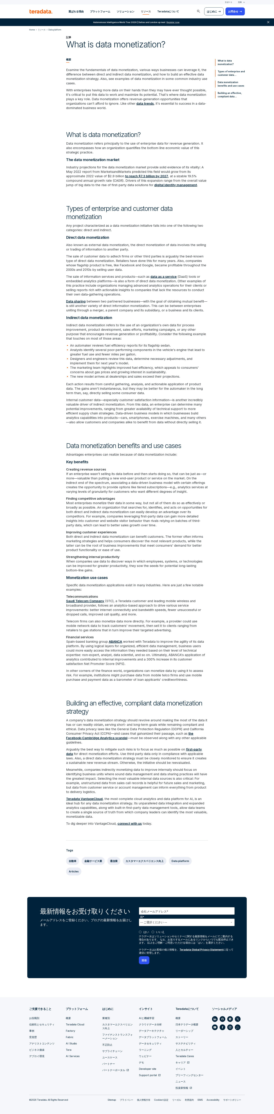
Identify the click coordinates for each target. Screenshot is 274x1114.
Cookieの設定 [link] (161, 1099)
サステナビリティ (186, 1043)
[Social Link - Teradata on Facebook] (222, 1027)
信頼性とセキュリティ (42, 1024)
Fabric (69, 1037)
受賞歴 (33, 1037)
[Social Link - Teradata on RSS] (238, 1027)
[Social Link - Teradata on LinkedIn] (215, 1019)
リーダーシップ (184, 1030)
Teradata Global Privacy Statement (201, 949)
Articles (74, 871)
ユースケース (109, 1057)
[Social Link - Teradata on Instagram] (230, 1027)
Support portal (148, 1075)
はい (146, 932)
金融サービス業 (93, 861)
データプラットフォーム (153, 1037)
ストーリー (182, 1037)
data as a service (163, 277)
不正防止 (107, 1044)
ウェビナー (145, 1056)
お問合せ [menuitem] (233, 11)
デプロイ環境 (36, 1056)
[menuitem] (198, 11)
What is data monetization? (226, 62)
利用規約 (189, 1099)
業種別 (106, 1018)
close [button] (268, 22)
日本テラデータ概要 (187, 1024)
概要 (68, 1018)
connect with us (129, 823)
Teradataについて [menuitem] (168, 11)
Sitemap (112, 1099)
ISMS (200, 1099)
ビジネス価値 (36, 1049)
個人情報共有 (143, 1099)
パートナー (108, 1063)
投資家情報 (182, 1087)
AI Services (73, 1056)
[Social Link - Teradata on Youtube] (215, 1027)
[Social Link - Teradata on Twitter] (238, 1019)
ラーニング (145, 1049)
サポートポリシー (232, 1099)
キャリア (181, 1062)
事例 (31, 1030)
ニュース (181, 1081)
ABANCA (115, 641)
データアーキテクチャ (151, 1030)
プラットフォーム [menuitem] (100, 11)
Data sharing (76, 301)
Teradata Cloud (75, 1024)
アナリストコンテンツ (42, 1043)
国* (142, 917)
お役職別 (34, 1018)
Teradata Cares (185, 1056)
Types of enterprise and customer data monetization (231, 73)
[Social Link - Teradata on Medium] (230, 1019)
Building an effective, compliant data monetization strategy (230, 95)
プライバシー (126, 1099)
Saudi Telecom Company (85, 601)
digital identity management (175, 185)
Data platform (180, 861)
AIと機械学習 (146, 1018)
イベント (181, 1068)
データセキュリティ (150, 1043)
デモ (141, 1062)
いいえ (160, 932)
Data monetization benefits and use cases (231, 84)
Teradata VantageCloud (84, 799)
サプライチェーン (112, 1051)
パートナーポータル (113, 1070)
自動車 (72, 861)
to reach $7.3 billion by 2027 (146, 176)
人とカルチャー (184, 1049)
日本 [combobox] (240, 2)
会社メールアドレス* (154, 911)
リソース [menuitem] (146, 11)
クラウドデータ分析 (150, 1024)
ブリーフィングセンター (189, 1075)
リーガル (176, 1099)
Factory (70, 1030)
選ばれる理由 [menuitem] (76, 11)
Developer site (147, 1068)
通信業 (114, 861)
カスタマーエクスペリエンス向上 (145, 861)
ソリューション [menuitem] (125, 11)
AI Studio (71, 1043)
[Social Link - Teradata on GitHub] (222, 1019)
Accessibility (213, 1099)
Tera (68, 1049)
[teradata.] (41, 11)
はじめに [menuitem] (212, 11)
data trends (145, 103)
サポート (228, 2)
